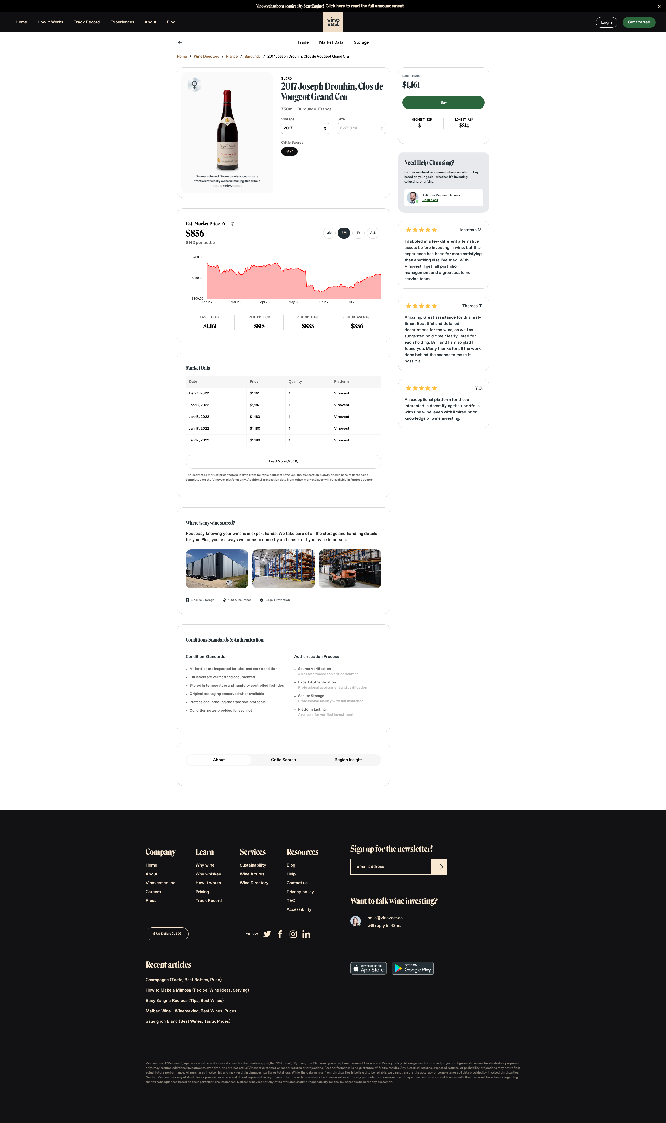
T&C (291, 901)
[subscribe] (439, 866)
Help (291, 874)
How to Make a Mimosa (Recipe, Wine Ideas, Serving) (197, 990)
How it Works (50, 22)
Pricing (202, 892)
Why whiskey (208, 874)
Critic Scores (283, 760)
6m (344, 233)
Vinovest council (161, 883)
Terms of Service (363, 1063)
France (232, 56)
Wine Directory (206, 56)
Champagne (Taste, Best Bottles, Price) (184, 980)
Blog (171, 22)
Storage (361, 43)
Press (151, 901)
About (150, 22)
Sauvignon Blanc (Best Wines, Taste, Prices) (188, 1022)
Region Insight (348, 760)
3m (329, 233)
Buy (443, 102)
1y (358, 233)
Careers (153, 892)
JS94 (289, 151)
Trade (303, 43)
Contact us (297, 883)
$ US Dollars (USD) (167, 934)
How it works (208, 883)
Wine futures (252, 874)
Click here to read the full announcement (365, 6)
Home (21, 22)
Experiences (122, 22)
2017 (288, 128)
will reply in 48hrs (384, 926)
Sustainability (253, 865)
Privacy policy (300, 892)
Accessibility (299, 910)
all (373, 233)
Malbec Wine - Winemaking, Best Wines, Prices (191, 1011)
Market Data (331, 43)
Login (606, 23)
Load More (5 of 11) (283, 461)
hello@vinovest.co (385, 918)
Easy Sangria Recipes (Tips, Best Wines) (185, 1001)
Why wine (205, 865)
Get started (639, 22)
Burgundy (253, 56)
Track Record (87, 22)
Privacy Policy (392, 1063)
